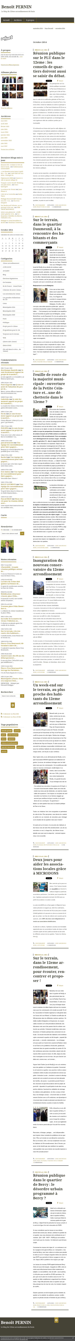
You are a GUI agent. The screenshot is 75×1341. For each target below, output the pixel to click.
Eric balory (5, 472)
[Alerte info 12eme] (10, 342)
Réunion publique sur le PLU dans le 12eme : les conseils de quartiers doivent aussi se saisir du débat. (49, 64)
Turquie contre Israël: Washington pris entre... (12, 184)
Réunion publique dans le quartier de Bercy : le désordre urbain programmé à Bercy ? (49, 1186)
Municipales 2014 (9, 307)
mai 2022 (4, 146)
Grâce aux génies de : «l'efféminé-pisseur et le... (11, 213)
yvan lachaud (13, 735)
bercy (4, 739)
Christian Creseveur (15, 222)
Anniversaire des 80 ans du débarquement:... (12, 657)
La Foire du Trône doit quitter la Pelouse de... (10, 582)
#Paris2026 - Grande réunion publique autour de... (11, 569)
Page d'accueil (49, 28)
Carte (4, 515)
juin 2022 (4, 143)
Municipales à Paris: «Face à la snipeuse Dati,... (12, 679)
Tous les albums (6, 108)
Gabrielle (5, 399)
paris (3, 735)
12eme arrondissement (11, 263)
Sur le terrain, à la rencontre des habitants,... (11, 632)
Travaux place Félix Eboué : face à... (12, 607)
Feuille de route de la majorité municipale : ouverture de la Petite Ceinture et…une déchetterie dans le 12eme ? (50, 388)
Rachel (4, 457)
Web (4, 338)
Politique (6, 322)
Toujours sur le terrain (11, 334)
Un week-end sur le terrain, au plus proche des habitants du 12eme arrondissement (49, 694)
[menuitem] (6, 19)
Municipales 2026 (9, 315)
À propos (30, 20)
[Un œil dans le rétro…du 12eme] (12, 350)
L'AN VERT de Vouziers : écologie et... (12, 174)
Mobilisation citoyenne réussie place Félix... (10, 595)
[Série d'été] (7, 345)
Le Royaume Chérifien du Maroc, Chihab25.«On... (11, 216)
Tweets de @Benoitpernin (10, 65)
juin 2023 (4, 138)
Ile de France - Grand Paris (12, 286)
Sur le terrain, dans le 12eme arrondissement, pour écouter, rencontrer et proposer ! (49, 969)
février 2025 (5, 126)
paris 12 (20, 747)
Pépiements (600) (7, 178)
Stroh (3, 414)
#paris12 (11, 739)
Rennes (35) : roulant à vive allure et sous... (12, 166)
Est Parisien (7, 282)
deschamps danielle (9, 370)
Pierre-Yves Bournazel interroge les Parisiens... (12, 669)
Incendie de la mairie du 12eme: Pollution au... (11, 620)
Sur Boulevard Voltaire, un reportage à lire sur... (11, 206)
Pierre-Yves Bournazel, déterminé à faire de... (12, 644)
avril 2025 (4, 124)
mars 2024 (4, 132)
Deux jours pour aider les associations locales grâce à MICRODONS (49, 866)
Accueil (6, 20)
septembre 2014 (38, 28)
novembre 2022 (6, 140)
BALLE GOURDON (8, 484)
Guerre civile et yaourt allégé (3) (12, 179)
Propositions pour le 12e (11, 330)
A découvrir (7, 267)
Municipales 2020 (9, 311)
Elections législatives (10, 278)
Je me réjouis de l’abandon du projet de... (12, 386)
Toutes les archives (7, 149)
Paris (4, 319)
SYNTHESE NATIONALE (10, 208)
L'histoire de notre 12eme (12, 290)
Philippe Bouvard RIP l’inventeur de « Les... (11, 200)
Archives (18, 20)
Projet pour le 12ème (10, 326)
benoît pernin (7, 731)
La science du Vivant (8, 189)
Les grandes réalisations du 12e (11, 298)
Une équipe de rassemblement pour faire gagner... (12, 445)
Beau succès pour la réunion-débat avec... (12, 501)
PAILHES (4, 428)
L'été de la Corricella (8, 194)
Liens (5, 303)
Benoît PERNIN (16, 6)
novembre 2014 (60, 28)
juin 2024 (4, 129)
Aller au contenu (7, 2)
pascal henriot (7, 443)
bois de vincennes (8, 747)
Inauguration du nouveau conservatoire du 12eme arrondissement (48, 567)
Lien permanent (40, 205)
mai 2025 (4, 121)
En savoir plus (24, 1339)
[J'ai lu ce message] (73, 1338)
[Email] (13, 705)
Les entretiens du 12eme (11, 294)
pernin (4, 751)
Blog (4, 275)
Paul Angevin (6, 384)
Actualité (6, 271)
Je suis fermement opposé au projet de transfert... (12, 372)
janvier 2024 (5, 135)
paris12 (17, 731)
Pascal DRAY (6, 499)
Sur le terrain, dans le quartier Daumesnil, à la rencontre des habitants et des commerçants (48, 231)
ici (37, 936)
